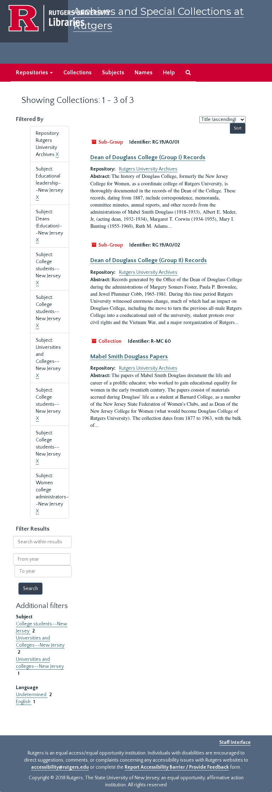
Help (169, 72)
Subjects (113, 72)
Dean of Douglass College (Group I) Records (147, 157)
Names (143, 72)
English (24, 702)
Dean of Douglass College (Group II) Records (148, 260)
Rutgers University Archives (148, 169)
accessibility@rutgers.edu (60, 767)
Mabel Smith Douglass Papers (129, 356)
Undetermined (31, 695)
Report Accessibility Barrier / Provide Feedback (177, 767)
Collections (77, 72)
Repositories (32, 72)
